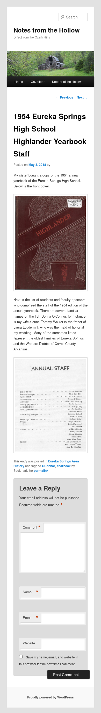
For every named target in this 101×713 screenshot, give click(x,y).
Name (30, 592)
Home (19, 81)
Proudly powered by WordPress (50, 697)
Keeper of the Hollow (67, 81)
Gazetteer (38, 81)
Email (30, 617)
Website (29, 642)
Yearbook (64, 465)
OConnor (48, 465)
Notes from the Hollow (46, 29)
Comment (32, 527)
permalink (41, 470)
